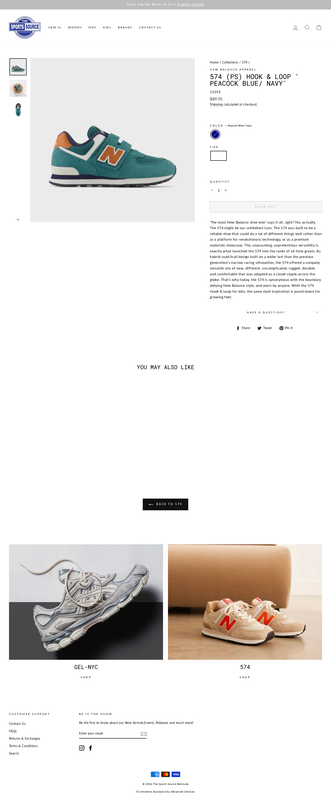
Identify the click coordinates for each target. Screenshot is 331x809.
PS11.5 (237, 156)
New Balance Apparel (233, 69)
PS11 (218, 156)
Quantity (220, 181)
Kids (107, 27)
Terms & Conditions (23, 746)
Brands (125, 27)
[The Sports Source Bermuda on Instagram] (81, 748)
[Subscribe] (144, 734)
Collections (230, 62)
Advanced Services (183, 791)
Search (14, 753)
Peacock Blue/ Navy (215, 134)
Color (231, 125)
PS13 (293, 156)
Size (214, 147)
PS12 (256, 156)
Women (75, 27)
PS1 (310, 156)
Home (214, 62)
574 (244, 62)
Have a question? (266, 312)
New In (54, 27)
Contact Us (150, 27)
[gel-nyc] (86, 602)
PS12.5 (275, 156)
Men (92, 27)
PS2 (235, 169)
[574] (245, 602)
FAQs (13, 731)
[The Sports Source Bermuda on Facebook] (90, 748)
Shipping (216, 104)
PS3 (269, 169)
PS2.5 (252, 169)
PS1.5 (219, 169)
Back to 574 (168, 504)
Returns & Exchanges (24, 738)
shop (86, 677)
